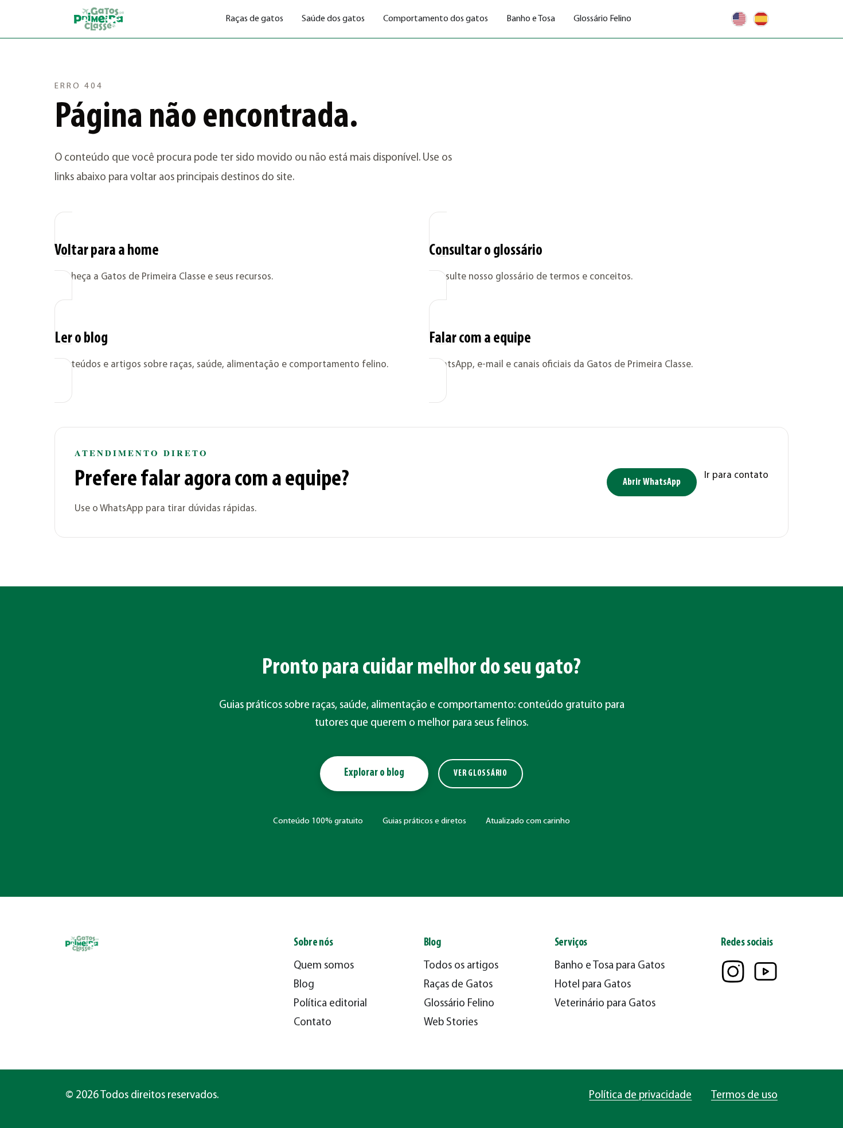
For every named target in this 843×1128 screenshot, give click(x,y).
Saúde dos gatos (333, 19)
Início (63, 54)
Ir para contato (736, 475)
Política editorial (330, 1003)
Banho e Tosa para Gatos (610, 965)
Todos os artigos (461, 965)
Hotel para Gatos (593, 984)
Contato (312, 1022)
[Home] (100, 19)
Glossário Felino (602, 19)
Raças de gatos (254, 19)
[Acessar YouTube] (766, 971)
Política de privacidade (640, 1095)
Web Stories (451, 1022)
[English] (739, 19)
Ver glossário (481, 773)
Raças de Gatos (458, 984)
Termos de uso (744, 1095)
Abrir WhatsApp (652, 482)
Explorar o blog (374, 773)
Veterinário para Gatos (605, 1003)
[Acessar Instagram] (733, 971)
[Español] (761, 19)
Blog (304, 984)
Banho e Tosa (530, 19)
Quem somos (324, 965)
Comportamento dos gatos (435, 19)
